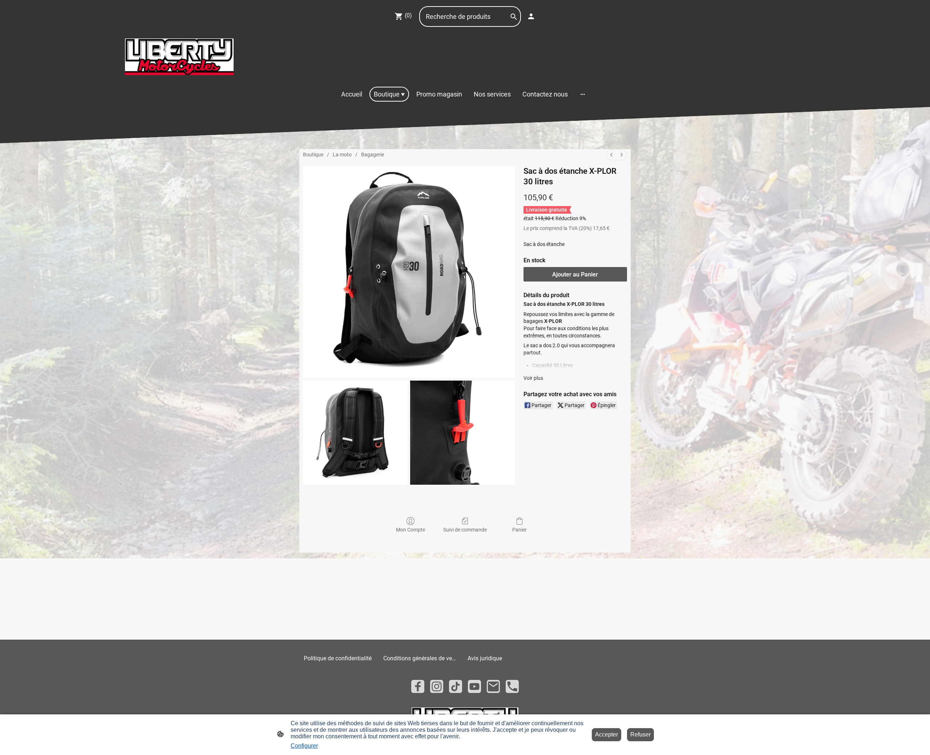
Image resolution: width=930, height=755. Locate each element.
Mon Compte (410, 530)
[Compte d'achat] (531, 16)
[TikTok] (455, 686)
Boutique (313, 154)
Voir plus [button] (533, 378)
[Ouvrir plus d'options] (582, 94)
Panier (519, 530)
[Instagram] (436, 686)
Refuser (640, 734)
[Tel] (512, 686)
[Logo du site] (179, 56)
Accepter (606, 734)
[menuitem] (611, 154)
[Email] (493, 686)
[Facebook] (417, 686)
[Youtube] (474, 686)
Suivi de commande (465, 530)
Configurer (304, 746)
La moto (342, 154)
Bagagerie (372, 154)
